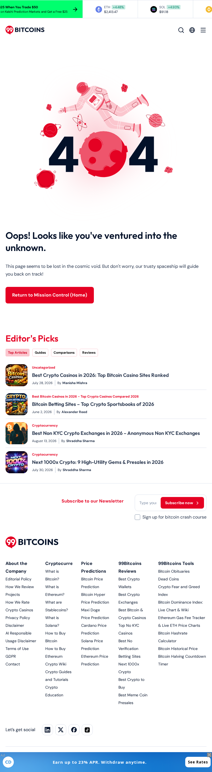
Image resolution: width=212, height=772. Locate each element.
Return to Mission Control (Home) (49, 295)
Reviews (89, 352)
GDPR (11, 656)
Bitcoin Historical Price (178, 648)
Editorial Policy (18, 579)
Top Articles (17, 352)
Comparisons (64, 352)
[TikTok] (87, 729)
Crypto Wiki (55, 664)
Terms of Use (17, 648)
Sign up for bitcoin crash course (174, 517)
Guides (40, 352)
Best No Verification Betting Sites (129, 648)
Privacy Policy (18, 617)
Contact (13, 664)
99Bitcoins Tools (176, 563)
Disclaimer (15, 625)
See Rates (198, 762)
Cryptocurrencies (65, 563)
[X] (60, 729)
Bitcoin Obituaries (174, 571)
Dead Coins (168, 579)
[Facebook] (74, 729)
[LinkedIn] (47, 729)
